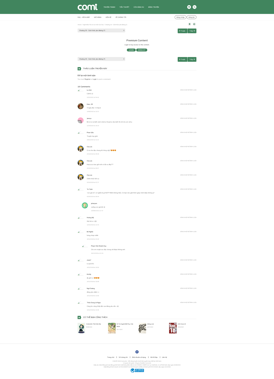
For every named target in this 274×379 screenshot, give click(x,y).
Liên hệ (108, 17)
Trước (183, 31)
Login (131, 50)
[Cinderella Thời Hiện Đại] (81, 328)
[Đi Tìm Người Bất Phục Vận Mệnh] (112, 328)
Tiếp (191, 31)
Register (88, 79)
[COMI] (88, 7)
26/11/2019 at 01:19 (97, 253)
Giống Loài (150, 324)
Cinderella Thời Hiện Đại (93, 324)
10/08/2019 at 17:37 (97, 210)
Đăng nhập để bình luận (188, 90)
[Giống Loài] (142, 328)
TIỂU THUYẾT (124, 7)
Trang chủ (110, 357)
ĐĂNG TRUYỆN (153, 7)
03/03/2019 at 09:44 (93, 196)
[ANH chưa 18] (173, 328)
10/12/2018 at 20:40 (93, 239)
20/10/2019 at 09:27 (93, 168)
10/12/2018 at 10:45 (93, 310)
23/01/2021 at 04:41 (93, 97)
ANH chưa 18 (182, 324)
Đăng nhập (180, 17)
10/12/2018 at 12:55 (93, 295)
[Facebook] (137, 351)
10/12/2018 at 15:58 (93, 281)
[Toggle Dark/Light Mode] (194, 24)
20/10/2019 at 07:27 (93, 182)
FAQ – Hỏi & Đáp (84, 17)
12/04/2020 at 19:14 (93, 125)
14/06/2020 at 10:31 (93, 111)
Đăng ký (192, 17)
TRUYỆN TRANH (109, 7)
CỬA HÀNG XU (139, 7)
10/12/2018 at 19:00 (93, 267)
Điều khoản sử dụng (139, 357)
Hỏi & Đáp (154, 357)
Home (79, 24)
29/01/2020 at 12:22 (93, 140)
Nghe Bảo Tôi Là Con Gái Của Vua (93, 24)
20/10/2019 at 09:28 (93, 154)
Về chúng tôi (120, 17)
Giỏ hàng (97, 17)
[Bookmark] (189, 24)
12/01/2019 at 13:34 (93, 225)
